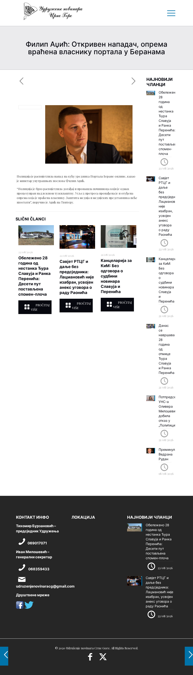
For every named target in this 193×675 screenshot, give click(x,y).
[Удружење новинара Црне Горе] (53, 13)
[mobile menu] (169, 13)
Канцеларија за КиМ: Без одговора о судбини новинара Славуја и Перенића (116, 276)
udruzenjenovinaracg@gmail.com (45, 586)
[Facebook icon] (90, 658)
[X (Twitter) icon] (103, 658)
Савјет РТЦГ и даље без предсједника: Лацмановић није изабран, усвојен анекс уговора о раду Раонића (77, 277)
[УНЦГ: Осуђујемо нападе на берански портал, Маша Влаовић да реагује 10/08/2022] (4, 656)
